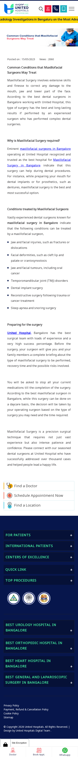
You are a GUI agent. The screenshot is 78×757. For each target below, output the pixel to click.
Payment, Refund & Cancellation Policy (26, 709)
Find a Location (27, 505)
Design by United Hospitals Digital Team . (27, 730)
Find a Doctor (25, 485)
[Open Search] (41, 8)
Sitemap (8, 717)
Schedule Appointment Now (38, 495)
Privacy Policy (11, 705)
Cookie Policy (11, 713)
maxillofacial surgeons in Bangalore (45, 149)
